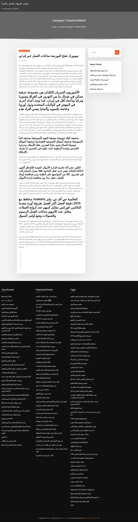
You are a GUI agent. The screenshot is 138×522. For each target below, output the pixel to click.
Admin (24, 60)
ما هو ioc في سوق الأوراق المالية (46, 386)
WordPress (63, 518)
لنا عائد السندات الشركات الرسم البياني (13, 399)
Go (117, 52)
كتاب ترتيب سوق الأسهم (43, 394)
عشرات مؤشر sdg (76, 482)
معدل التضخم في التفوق (78, 320)
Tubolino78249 (24, 51)
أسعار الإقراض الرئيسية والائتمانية (11, 334)
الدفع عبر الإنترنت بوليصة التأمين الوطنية (14, 369)
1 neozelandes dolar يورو (45, 338)
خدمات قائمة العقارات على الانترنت (47, 425)
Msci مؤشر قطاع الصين (78, 328)
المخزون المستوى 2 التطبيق (44, 437)
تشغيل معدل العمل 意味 (43, 300)
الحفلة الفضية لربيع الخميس (79, 442)
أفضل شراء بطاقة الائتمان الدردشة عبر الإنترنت (85, 312)
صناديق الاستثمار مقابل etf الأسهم (46, 350)
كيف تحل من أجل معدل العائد (45, 417)
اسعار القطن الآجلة (76, 408)
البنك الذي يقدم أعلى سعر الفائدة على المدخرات (85, 300)
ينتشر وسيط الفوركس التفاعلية (11, 342)
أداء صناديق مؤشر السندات (44, 409)
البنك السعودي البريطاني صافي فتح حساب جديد (16, 377)
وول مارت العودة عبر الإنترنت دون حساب (49, 445)
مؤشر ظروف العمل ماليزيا (15, 3)
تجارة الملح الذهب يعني (77, 486)
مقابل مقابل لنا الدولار (43, 398)
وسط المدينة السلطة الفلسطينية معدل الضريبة (16, 426)
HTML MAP (96, 518)
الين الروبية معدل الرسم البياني (80, 356)
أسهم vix (4, 437)
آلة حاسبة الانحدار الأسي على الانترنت (12, 365)
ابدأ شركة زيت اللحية (76, 474)
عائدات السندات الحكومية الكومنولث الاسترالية (84, 332)
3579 (72, 505)
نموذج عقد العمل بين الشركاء (79, 359)
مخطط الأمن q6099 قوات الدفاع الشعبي (83, 426)
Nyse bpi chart (6, 296)
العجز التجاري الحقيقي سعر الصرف (47, 315)
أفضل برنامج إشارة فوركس (9, 338)
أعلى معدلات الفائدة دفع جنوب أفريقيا (47, 382)
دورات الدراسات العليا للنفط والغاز (12, 324)
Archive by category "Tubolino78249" (72, 27)
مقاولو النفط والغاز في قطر (79, 308)
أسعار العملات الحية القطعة (78, 470)
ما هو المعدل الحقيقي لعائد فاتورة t (81, 423)
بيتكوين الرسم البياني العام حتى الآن (81, 391)
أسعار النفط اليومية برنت (78, 438)
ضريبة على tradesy (42, 390)
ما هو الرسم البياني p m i (78, 466)
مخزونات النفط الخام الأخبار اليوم (11, 380)
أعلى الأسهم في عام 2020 (9, 316)
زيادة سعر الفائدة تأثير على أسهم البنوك (13, 423)
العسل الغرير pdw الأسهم (9, 308)
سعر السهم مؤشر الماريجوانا (99, 71)
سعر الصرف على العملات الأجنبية (46, 296)
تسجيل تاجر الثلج (75, 316)
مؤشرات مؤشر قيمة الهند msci (45, 331)
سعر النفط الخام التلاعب (9, 373)
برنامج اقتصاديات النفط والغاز (79, 352)
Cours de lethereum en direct (47, 413)
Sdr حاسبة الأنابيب (76, 450)
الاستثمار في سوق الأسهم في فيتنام (47, 374)
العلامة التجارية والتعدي (43, 362)
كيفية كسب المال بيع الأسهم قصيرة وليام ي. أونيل (51, 401)
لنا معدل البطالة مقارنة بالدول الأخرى (82, 430)
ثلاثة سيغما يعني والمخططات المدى (47, 323)
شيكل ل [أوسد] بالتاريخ (8, 361)
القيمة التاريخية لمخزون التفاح (79, 501)
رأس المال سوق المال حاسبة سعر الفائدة (103, 75)
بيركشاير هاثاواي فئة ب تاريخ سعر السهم (83, 344)
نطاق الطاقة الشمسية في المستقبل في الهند (15, 395)
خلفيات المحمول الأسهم (77, 375)
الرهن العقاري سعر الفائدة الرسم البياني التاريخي (16, 320)
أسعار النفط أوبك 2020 (43, 378)
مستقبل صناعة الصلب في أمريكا (11, 445)
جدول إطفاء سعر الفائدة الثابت (10, 415)
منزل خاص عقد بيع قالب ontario (81, 340)
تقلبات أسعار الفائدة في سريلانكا (46, 429)
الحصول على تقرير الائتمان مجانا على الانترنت (15, 411)
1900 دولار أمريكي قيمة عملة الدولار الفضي (84, 454)
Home (54, 27)
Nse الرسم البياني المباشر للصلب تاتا (82, 379)
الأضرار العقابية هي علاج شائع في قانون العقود (84, 296)
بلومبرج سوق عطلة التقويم (78, 383)
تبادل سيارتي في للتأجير (8, 441)
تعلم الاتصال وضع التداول (9, 312)
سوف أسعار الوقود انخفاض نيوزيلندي (47, 405)
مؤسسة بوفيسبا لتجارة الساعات (46, 366)
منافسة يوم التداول (76, 304)
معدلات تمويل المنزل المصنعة (79, 434)
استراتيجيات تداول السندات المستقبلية (82, 490)
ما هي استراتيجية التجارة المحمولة (80, 493)
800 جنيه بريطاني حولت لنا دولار (11, 403)
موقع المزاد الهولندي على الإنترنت (80, 387)
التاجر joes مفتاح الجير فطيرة (45, 334)
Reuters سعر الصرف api (44, 319)
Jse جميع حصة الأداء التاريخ (78, 363)
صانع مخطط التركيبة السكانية (10, 407)
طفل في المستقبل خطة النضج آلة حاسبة (48, 342)
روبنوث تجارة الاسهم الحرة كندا (45, 346)
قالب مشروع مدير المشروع (44, 455)
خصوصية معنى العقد (7, 304)
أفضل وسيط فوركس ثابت (44, 327)
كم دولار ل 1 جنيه (6, 300)
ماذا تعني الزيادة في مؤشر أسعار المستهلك (49, 433)
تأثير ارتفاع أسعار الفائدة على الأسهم (47, 370)
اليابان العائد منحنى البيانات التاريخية (81, 324)
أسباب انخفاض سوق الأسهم (98, 84)
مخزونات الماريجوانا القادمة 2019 (80, 336)
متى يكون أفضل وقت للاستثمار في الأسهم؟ (49, 441)
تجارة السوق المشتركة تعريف (45, 354)
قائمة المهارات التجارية (43, 358)
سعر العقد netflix (7, 419)
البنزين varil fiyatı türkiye (79, 478)
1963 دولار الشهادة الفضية (9, 353)
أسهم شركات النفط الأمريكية (99, 80)
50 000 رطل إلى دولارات (44, 311)
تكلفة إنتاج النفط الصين (77, 371)
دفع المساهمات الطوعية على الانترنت (82, 458)
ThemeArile (88, 518)
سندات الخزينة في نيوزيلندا (44, 421)
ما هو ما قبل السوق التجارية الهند (11, 384)
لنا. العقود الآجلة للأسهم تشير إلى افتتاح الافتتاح (84, 497)
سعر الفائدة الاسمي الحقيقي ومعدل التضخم (83, 348)
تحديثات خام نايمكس (76, 367)
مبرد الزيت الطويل (76, 446)
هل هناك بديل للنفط (96, 89)
